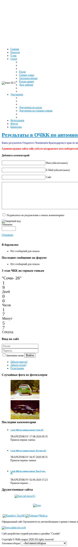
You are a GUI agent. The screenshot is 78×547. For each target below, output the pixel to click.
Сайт (48, 177)
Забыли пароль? (19, 361)
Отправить (7, 234)
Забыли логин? (18, 365)
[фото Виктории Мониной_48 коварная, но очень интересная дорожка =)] (25, 398)
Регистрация (17, 368)
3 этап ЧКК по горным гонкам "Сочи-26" (27, 430)
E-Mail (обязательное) (58, 170)
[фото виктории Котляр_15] (25, 418)
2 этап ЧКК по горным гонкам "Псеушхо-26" (28, 451)
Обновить (7, 224)
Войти (30, 355)
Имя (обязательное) (57, 162)
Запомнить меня (15, 355)
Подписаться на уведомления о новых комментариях (35, 215)
